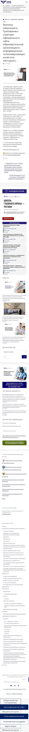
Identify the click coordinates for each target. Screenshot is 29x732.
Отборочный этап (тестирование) (10, 701)
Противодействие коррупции (16, 676)
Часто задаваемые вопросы (11, 621)
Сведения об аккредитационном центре (13, 639)
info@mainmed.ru (6, 514)
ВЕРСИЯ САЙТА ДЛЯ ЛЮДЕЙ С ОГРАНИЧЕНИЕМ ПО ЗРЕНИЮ (14, 442)
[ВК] (11, 686)
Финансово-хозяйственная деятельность (13, 552)
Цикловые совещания (8, 601)
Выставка (6, 599)
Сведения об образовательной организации (13, 528)
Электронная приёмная (10, 682)
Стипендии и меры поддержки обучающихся (14, 558)
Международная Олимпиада (10, 609)
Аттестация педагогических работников (13, 584)
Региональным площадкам (14, 721)
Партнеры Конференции (10, 594)
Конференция (6, 591)
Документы (6, 537)
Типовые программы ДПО (9, 582)
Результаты (7, 629)
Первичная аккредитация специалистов (13, 641)
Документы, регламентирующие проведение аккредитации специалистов (14, 662)
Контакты (6, 633)
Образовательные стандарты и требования (14, 566)
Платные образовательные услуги (11, 550)
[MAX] (14, 686)
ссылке (15, 146)
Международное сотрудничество (11, 560)
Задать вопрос (10, 726)
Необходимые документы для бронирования (14, 614)
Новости (8, 5)
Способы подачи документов (11, 623)
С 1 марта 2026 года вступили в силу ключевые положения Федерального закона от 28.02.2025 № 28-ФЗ (14, 412)
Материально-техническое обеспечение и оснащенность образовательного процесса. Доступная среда (14, 547)
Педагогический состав (9, 543)
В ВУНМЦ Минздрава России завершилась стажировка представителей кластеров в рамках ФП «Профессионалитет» (13, 318)
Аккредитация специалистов (9, 616)
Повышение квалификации (9, 423)
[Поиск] (24, 356)
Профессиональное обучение (11, 580)
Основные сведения (8, 531)
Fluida (14, 694)
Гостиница (4, 611)
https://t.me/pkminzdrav (14, 155)
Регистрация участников (14, 716)
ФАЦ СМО (5, 618)
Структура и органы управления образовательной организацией (11, 534)
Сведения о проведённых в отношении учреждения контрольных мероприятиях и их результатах (14, 570)
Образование (6, 539)
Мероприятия (5, 589)
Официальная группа (10, 712)
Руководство (6, 541)
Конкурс (5, 596)
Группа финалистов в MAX (14, 707)
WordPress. (20, 694)
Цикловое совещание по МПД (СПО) (13, 603)
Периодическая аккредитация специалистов (14, 647)
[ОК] (18, 686)
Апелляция (7, 631)
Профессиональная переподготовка (11, 426)
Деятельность (5, 573)
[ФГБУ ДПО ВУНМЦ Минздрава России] (6, 2)
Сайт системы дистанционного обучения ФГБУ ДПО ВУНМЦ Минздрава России (14, 436)
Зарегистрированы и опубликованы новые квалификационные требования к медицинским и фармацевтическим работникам (14, 405)
